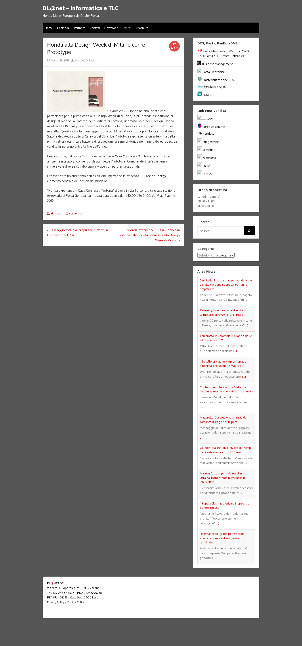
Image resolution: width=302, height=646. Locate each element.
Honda (55, 213)
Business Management (217, 64)
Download (111, 28)
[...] (246, 299)
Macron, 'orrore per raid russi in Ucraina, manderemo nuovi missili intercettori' (222, 478)
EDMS (206, 95)
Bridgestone (211, 141)
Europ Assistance (214, 126)
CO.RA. (207, 174)
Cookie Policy (75, 602)
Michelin (208, 149)
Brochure (142, 28)
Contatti (95, 28)
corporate (75, 213)
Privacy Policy (55, 602)
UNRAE (127, 28)
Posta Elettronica (214, 72)
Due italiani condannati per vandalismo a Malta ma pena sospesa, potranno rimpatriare (226, 285)
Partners (79, 28)
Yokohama (209, 157)
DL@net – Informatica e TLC (81, 8)
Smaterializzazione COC (219, 80)
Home (49, 28)
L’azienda (63, 28)
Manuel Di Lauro (85, 60)
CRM (210, 118)
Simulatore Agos (215, 86)
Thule (206, 166)
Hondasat (209, 133)
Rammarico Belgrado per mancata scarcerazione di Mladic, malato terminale (222, 538)
